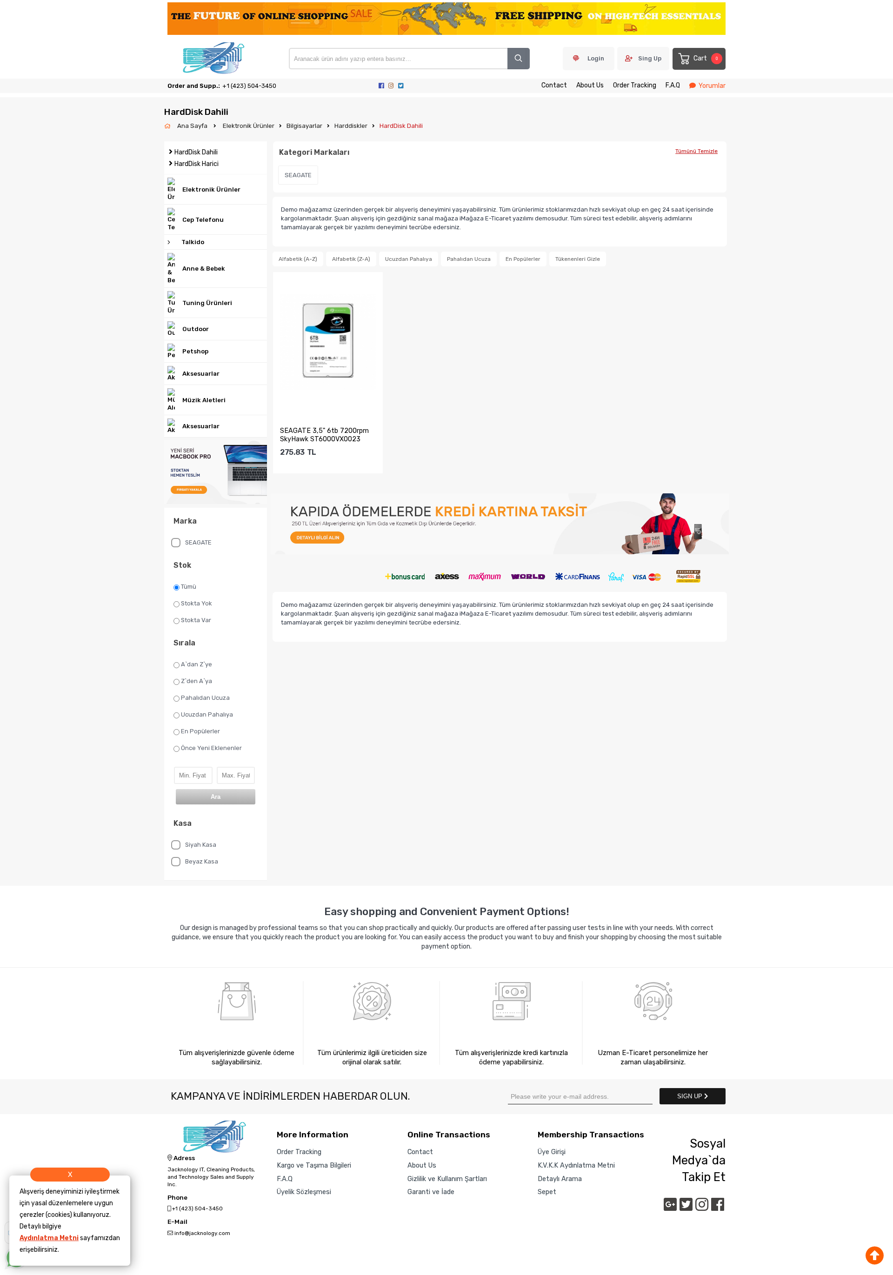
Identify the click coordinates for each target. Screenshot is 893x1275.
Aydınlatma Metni (49, 1238)
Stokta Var (196, 620)
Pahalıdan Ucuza (205, 697)
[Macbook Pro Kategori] (215, 472)
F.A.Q (673, 85)
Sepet (547, 1192)
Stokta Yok (196, 603)
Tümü (188, 586)
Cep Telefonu (203, 219)
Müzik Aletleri (204, 400)
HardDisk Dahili (401, 125)
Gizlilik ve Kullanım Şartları (447, 1179)
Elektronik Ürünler (248, 125)
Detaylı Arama (560, 1179)
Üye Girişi (552, 1152)
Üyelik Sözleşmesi (304, 1192)
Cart (705, 58)
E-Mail (177, 1222)
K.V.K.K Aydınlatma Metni (576, 1165)
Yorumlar (712, 86)
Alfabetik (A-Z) (298, 259)
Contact (554, 85)
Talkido (192, 242)
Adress (183, 1158)
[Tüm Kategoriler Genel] (500, 524)
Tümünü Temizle (696, 151)
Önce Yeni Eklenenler (211, 747)
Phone (177, 1198)
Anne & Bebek (203, 268)
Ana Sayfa (193, 125)
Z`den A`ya (196, 680)
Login (595, 58)
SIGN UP (690, 1096)
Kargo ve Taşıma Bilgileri (314, 1165)
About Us (590, 85)
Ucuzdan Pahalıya (207, 714)
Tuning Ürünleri (207, 302)
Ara (215, 796)
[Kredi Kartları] (500, 574)
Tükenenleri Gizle (577, 259)
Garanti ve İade (430, 1192)
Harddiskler (350, 125)
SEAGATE (198, 542)
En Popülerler (200, 731)
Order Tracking (634, 85)
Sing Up (649, 58)
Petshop (195, 351)
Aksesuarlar (201, 373)
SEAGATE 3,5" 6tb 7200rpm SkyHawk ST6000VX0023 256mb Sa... (324, 435)
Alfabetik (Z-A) (351, 259)
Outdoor (195, 328)
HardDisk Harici (196, 164)
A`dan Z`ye (196, 664)
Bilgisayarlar (304, 125)
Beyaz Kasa (201, 861)
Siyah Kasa (200, 844)
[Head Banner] (446, 19)
